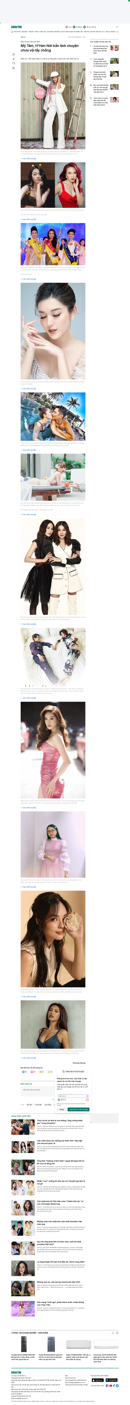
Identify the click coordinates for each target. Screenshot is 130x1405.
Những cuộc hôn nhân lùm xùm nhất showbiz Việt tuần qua (59, 1222)
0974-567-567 (26, 1396)
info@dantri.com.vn (21, 1398)
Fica (70, 27)
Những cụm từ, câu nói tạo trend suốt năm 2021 (58, 1282)
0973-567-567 (41, 1389)
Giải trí (23, 37)
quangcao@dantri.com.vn (77, 1382)
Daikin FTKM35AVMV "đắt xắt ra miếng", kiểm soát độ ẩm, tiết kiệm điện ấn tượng (78, 1357)
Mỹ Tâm (29, 1104)
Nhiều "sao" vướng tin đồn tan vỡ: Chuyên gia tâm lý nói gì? (61, 1182)
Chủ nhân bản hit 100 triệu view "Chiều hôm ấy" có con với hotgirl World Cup (60, 1202)
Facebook (107, 1385)
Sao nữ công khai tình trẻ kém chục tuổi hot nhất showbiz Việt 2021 (59, 1243)
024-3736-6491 (23, 1389)
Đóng (62, 1109)
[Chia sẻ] (13, 59)
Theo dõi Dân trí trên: (97, 1385)
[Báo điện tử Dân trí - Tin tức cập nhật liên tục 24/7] (16, 27)
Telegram (117, 1385)
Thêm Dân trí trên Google (74, 1071)
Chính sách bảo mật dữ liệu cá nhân (76, 1385)
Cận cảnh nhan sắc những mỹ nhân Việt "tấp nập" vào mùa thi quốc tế (60, 1142)
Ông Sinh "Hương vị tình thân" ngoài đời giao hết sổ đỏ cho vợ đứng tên (60, 1162)
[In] (13, 68)
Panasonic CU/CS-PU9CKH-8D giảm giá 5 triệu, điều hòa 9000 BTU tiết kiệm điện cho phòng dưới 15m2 (105, 1358)
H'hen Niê (38, 1104)
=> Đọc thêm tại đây (28, 159)
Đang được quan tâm (21, 1116)
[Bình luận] (13, 54)
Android (112, 1380)
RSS (66, 1375)
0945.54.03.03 (82, 1380)
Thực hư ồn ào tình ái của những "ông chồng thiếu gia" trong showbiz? (60, 1121)
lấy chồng (48, 1104)
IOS (98, 1380)
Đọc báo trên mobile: (99, 1375)
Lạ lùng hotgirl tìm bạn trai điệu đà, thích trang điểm (61, 1262)
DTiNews (79, 27)
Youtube (110, 1385)
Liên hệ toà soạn (70, 1378)
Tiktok (114, 1385)
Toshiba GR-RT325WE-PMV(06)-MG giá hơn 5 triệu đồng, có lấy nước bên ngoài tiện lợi (23, 1357)
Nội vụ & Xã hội (91, 27)
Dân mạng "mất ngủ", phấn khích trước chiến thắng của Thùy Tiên (60, 1303)
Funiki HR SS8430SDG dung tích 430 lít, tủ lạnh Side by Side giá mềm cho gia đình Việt (50, 1357)
